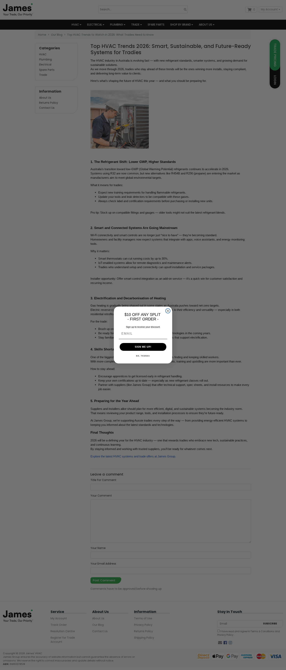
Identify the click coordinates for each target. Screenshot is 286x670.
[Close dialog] (168, 310)
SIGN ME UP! (143, 347)
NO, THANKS (143, 356)
